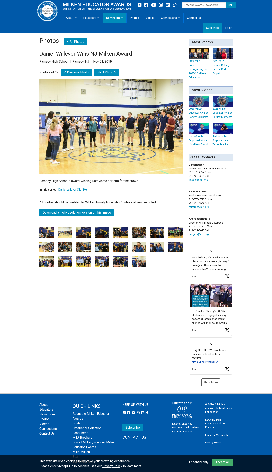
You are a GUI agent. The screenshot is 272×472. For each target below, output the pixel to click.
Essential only (198, 462)
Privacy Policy (213, 442)
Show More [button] (211, 382)
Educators (89, 17)
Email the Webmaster (217, 435)
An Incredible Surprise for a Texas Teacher (221, 140)
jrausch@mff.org (198, 179)
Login (228, 27)
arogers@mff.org (199, 234)
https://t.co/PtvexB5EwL (205, 361)
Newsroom (113, 17)
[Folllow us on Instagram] (161, 5)
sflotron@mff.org (199, 206)
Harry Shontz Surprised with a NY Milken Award (198, 140)
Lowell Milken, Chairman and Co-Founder (215, 423)
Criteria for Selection (87, 428)
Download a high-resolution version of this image (77, 212)
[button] (211, 263)
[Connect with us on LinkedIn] (168, 5)
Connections (169, 17)
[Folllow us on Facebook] (146, 5)
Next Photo (105, 72)
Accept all (222, 462)
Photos (134, 17)
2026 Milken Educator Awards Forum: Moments (223, 112)
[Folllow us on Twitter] (140, 5)
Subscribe (212, 27)
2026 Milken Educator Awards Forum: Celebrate (199, 112)
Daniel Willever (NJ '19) (72, 189)
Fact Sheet (80, 433)
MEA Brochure (82, 437)
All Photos (76, 42)
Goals (77, 423)
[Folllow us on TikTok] (174, 5)
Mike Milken (81, 452)
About (69, 17)
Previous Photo (77, 72)
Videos (150, 17)
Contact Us (194, 17)
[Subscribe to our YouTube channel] (154, 5)
